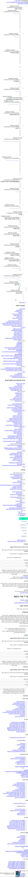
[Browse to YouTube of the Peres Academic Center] (16, 864)
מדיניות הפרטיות (24, 775)
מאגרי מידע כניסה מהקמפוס (15, 454)
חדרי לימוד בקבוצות (17, 458)
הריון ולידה (19, 414)
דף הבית (26, 577)
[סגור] (26, 544)
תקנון (21, 499)
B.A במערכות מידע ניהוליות (18, 704)
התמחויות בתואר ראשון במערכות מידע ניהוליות (11, 369)
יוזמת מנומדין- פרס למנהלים (19, 750)
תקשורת (20, 319)
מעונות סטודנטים (21, 464)
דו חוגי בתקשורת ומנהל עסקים (15, 320)
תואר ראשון (22, 308)
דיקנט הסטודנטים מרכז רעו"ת (18, 410)
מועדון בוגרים (19, 493)
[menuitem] (12, 339)
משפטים (20, 312)
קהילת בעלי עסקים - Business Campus (13, 448)
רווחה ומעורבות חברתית (19, 426)
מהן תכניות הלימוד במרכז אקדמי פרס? (16, 541)
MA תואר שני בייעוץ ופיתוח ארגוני (17, 725)
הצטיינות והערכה (18, 423)
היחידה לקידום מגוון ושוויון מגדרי (14, 405)
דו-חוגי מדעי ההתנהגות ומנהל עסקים (14, 322)
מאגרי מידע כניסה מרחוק (16, 453)
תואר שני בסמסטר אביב (16, 390)
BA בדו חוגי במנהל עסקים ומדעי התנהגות (15, 711)
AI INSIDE (19, 343)
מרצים (21, 577)
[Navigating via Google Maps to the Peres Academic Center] (22, 876)
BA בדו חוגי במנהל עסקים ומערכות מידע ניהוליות (14, 712)
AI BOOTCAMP (21, 744)
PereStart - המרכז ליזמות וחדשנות (14, 407)
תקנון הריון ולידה (18, 397)
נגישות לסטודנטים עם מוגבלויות (15, 435)
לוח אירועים (22, 502)
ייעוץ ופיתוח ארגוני (18, 333)
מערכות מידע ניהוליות (17, 314)
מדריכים (20, 461)
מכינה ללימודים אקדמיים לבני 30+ (17, 737)
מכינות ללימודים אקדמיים (19, 803)
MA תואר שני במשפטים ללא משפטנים (16, 727)
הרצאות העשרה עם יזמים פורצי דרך (14, 449)
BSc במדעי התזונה (21, 705)
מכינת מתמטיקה (18, 374)
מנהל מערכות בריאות (17, 318)
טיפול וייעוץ (19, 434)
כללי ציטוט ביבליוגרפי (17, 460)
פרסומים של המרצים (17, 482)
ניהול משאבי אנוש (18, 315)
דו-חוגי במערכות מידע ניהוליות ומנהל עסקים (12, 323)
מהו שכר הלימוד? (21, 540)
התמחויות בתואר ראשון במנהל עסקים (13, 367)
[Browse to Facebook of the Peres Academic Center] (16, 865)
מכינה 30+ (19, 373)
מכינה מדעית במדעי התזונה (16, 375)
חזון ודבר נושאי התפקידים (16, 477)
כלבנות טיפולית (18, 346)
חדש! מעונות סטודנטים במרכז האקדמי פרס (12, 465)
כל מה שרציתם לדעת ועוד (16, 497)
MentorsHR (19, 350)
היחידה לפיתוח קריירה (20, 809)
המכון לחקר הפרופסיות (17, 487)
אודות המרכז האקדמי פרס (16, 474)
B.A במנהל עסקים (21, 701)
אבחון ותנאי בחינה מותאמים (15, 418)
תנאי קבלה (19, 384)
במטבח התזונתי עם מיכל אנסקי (15, 349)
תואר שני (23, 327)
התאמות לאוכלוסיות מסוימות (15, 419)
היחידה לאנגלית (18, 406)
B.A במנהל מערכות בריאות (18, 709)
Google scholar (18, 456)
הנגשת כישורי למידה (17, 417)
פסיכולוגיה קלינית (18, 331)
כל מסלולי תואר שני (17, 339)
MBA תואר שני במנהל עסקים (18, 722)
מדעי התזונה (19, 316)
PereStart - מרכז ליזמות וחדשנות (17, 758)
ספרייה (23, 450)
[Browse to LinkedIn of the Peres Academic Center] (17, 861)
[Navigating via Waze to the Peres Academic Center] (23, 873)
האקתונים (19, 446)
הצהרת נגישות (19, 501)
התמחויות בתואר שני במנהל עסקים (14, 370)
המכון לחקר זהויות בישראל (16, 489)
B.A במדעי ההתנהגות (20, 708)
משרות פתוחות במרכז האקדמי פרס (17, 507)
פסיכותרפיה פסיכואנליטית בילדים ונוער (13, 347)
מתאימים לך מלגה (18, 433)
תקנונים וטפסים (18, 393)
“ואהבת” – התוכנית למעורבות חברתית (13, 430)
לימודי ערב (22, 715)
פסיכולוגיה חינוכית (18, 335)
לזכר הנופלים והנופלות (17, 478)
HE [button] (27, 523)
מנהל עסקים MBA (17, 329)
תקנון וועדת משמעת (17, 398)
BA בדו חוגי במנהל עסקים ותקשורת (17, 713)
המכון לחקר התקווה (17, 486)
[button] (23, 518)
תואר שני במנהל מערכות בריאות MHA (16, 729)
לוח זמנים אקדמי (18, 401)
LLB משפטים (22, 707)
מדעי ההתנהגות (18, 311)
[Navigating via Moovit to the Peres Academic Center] (23, 874)
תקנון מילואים (19, 395)
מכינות (23, 371)
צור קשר (20, 511)
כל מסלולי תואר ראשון (17, 326)
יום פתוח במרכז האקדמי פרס (15, 387)
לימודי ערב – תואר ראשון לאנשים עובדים (12, 324)
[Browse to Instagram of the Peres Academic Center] (16, 867)
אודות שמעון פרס (18, 475)
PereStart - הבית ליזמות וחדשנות (17, 810)
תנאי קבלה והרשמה (20, 383)
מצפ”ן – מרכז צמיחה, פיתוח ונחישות (14, 425)
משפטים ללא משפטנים (16, 330)
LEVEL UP (19, 345)
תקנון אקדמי (19, 394)
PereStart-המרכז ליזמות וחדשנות (14, 445)
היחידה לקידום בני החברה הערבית (14, 421)
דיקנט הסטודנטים (18, 411)
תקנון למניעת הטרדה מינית (16, 399)
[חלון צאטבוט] (19, 876)
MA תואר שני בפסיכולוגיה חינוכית (17, 723)
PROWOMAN (18, 354)
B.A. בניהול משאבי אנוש (19, 703)
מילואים (20, 413)
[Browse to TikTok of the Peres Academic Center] (17, 868)
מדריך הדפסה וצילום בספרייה (15, 462)
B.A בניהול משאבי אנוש (19, 784)
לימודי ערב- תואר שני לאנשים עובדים (13, 338)
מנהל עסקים (19, 310)
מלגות (20, 427)
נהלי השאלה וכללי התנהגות (16, 457)
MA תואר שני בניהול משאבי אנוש (17, 726)
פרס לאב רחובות (18, 429)
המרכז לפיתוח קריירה (17, 403)
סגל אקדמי (19, 481)
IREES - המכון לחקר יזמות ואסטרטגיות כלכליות (11, 485)
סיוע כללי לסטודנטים (17, 422)
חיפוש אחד (19, 452)
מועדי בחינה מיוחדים (17, 415)
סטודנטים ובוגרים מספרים (16, 494)
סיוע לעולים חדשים (17, 431)
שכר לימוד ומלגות (18, 386)
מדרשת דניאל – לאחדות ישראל (15, 437)
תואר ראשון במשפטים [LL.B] (21, 602)
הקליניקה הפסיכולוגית (17, 409)
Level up (23, 746)
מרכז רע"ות (22, 760)
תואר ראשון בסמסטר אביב (16, 389)
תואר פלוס (19, 342)
